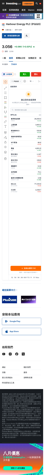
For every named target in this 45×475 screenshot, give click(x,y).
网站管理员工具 (8, 383)
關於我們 (27, 367)
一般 (4, 58)
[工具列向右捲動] (39, 81)
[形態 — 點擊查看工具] (5, 112)
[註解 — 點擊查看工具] (5, 126)
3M (21, 277)
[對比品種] (25, 81)
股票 (4, 10)
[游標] (5, 82)
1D (12, 277)
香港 (24, 10)
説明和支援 (28, 377)
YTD (27, 277)
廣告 (25, 372)
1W (15, 277)
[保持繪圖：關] (5, 137)
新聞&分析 (20, 58)
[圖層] (5, 152)
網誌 (4, 367)
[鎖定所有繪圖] (5, 142)
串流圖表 (5, 64)
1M (19, 277)
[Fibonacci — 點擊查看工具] (5, 102)
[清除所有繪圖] (5, 158)
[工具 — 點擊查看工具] (5, 121)
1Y (31, 277)
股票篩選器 (14, 10)
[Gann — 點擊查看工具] (5, 107)
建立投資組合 (7, 377)
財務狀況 (32, 58)
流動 (4, 372)
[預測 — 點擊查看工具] (5, 117)
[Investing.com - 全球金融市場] (13, 3)
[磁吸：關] (5, 132)
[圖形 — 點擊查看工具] (5, 97)
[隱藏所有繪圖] (5, 147)
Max (37, 277)
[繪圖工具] (9, 179)
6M (25, 277)
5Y (34, 277)
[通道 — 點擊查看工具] (5, 93)
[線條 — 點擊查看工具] (5, 88)
